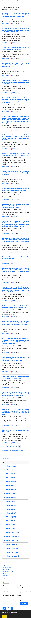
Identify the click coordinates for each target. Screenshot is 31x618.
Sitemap (5, 575)
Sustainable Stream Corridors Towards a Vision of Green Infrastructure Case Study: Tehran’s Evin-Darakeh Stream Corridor (15, 15)
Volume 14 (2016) (11, 505)
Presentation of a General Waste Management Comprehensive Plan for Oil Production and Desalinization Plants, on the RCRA (15, 412)
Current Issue (7, 458)
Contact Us (6, 573)
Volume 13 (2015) (11, 509)
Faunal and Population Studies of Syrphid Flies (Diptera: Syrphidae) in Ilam (15, 377)
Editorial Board (7, 569)
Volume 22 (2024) (11, 474)
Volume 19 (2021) (11, 485)
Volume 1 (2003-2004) (12, 556)
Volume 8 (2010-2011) (12, 528)
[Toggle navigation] (15, 3)
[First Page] (4, 446)
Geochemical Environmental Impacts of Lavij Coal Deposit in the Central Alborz (15, 48)
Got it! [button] (4, 616)
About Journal (7, 567)
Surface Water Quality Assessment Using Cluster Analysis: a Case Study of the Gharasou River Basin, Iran (15, 30)
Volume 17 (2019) (11, 493)
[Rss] (12, 609)
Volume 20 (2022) (11, 482)
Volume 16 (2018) (11, 497)
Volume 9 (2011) (10, 525)
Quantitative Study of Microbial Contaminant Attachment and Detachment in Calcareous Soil (15, 82)
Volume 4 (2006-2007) (12, 544)
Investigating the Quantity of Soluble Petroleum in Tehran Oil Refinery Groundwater (15, 65)
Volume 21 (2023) (11, 478)
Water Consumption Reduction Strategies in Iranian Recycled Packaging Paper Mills (15, 189)
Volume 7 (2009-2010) (12, 532)
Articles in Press (8, 455)
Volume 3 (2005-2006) (12, 548)
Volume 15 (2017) (11, 501)
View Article (5, 23)
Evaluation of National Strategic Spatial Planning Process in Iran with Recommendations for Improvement (15, 393)
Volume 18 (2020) (11, 489)
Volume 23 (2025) (11, 470)
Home (4, 565)
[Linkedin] (5, 609)
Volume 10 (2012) (11, 521)
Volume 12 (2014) (11, 513)
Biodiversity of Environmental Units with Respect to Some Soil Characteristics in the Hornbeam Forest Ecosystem (15, 205)
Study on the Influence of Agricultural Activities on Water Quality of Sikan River (15, 306)
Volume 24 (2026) (11, 466)
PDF (16, 23)
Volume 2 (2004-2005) (12, 552)
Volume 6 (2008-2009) (12, 536)
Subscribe (24, 604)
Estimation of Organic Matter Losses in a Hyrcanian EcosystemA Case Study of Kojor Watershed (15, 173)
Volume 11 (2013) (11, 517)
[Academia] (8, 609)
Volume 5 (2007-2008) (12, 540)
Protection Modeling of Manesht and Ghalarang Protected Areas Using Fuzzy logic (15, 154)
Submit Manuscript (8, 571)
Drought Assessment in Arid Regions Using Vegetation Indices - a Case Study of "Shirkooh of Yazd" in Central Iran (15, 359)
